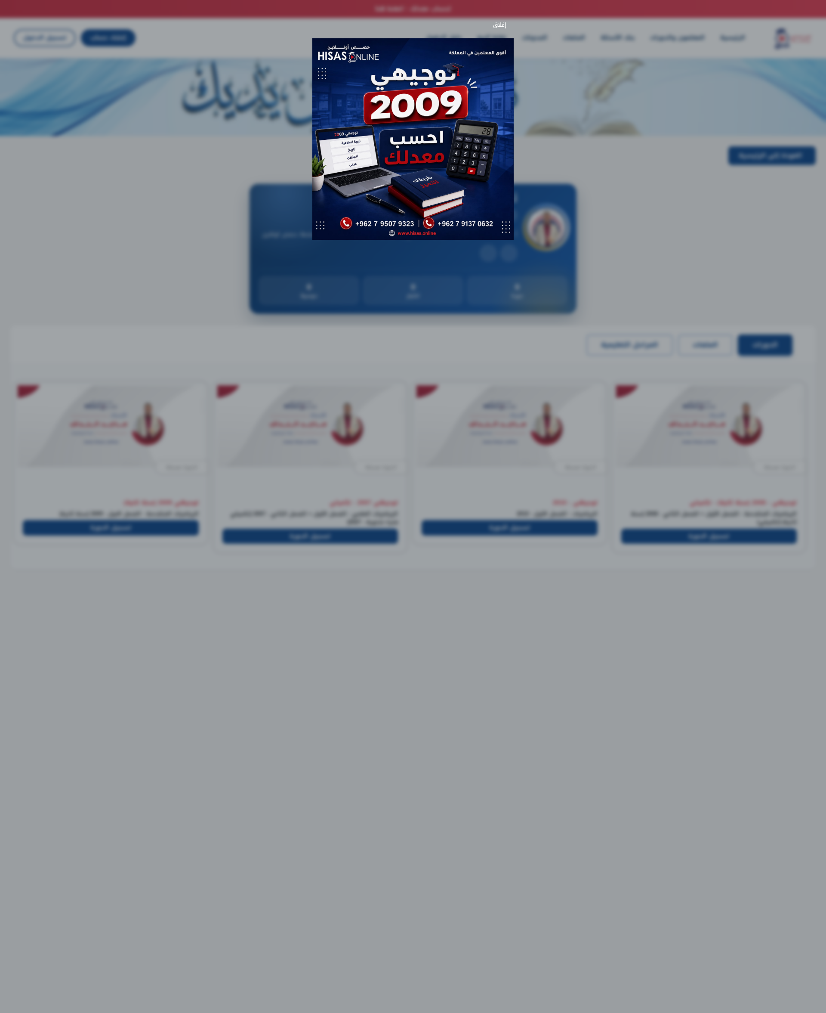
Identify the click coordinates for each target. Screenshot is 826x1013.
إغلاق (501, 25)
